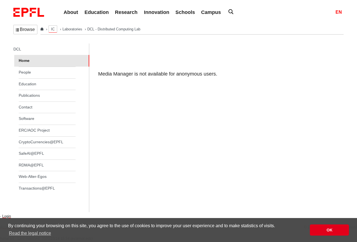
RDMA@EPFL (31, 165)
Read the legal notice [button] (30, 233)
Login (6, 216)
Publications (29, 95)
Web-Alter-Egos (33, 176)
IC (53, 29)
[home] (42, 29)
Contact (25, 107)
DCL (17, 49)
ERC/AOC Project (34, 130)
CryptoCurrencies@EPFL (41, 142)
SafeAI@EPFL (31, 153)
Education (27, 84)
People (25, 72)
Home (24, 60)
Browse (27, 29)
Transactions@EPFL (37, 188)
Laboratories (72, 29)
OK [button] (329, 230)
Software (26, 118)
